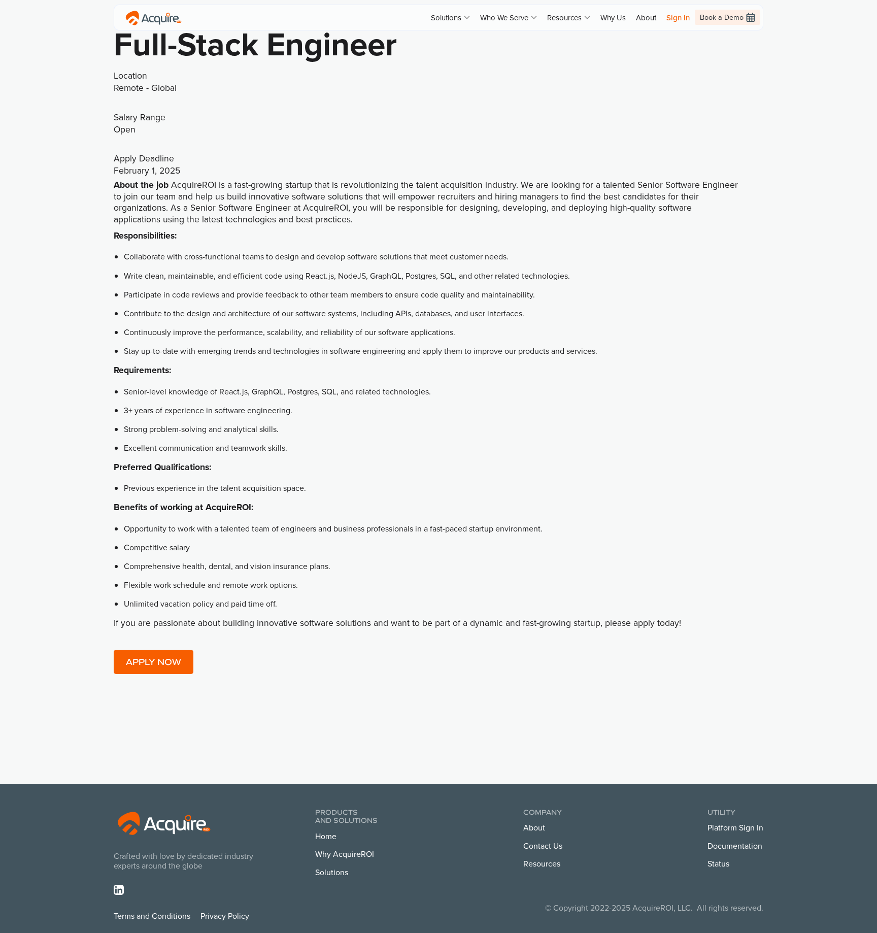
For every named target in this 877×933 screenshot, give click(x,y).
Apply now (153, 661)
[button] (450, 17)
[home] (153, 17)
